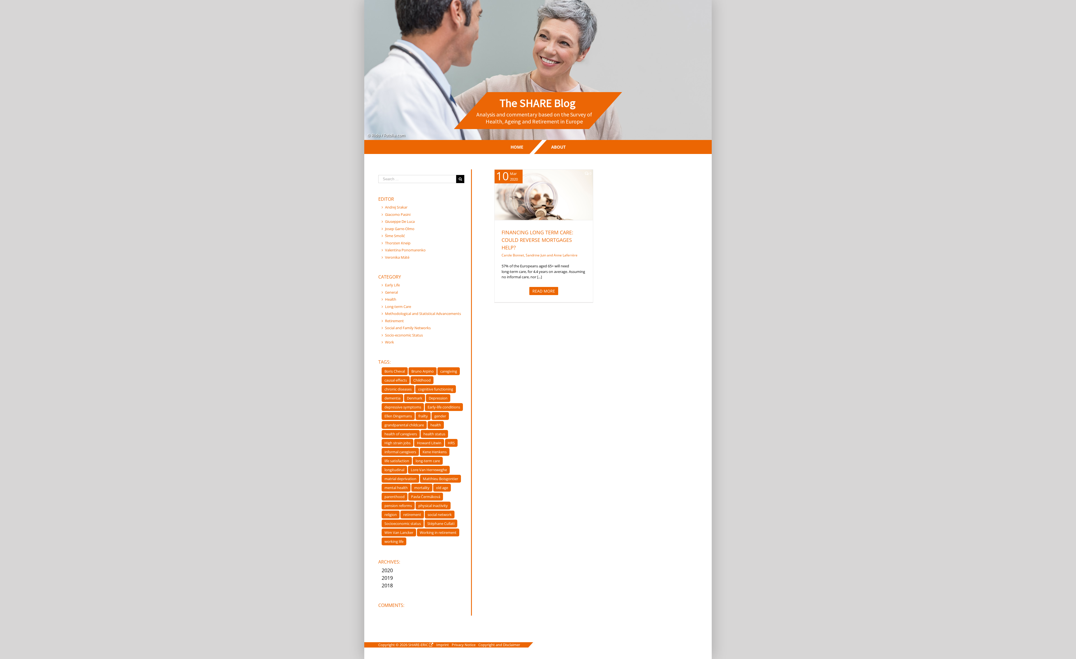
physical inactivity (433, 505)
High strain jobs (397, 442)
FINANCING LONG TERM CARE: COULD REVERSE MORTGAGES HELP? (537, 240)
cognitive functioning (435, 389)
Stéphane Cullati (440, 523)
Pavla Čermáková (425, 496)
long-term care (428, 460)
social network (440, 514)
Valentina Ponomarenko (405, 250)
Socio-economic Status (404, 335)
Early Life (392, 285)
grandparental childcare (404, 424)
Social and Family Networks (408, 327)
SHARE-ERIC (418, 644)
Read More (543, 291)
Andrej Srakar (396, 207)
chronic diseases (398, 389)
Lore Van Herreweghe (429, 469)
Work (389, 342)
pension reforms (398, 505)
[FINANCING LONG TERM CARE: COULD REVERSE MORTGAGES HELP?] (544, 195)
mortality (422, 487)
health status (434, 433)
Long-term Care (544, 202)
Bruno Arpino (422, 371)
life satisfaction (396, 460)
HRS (451, 442)
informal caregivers (400, 451)
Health (390, 299)
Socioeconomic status (402, 523)
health (435, 424)
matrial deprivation (400, 478)
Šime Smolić (395, 235)
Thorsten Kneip (398, 243)
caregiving (448, 371)
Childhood (422, 380)
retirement (412, 514)
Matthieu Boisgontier (440, 478)
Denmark (414, 398)
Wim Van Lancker (398, 532)
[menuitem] (517, 147)
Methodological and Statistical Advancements (423, 313)
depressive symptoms (402, 407)
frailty (423, 416)
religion (390, 514)
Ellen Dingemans (398, 416)
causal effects (395, 380)
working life (394, 541)
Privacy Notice (464, 644)
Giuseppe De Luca (400, 221)
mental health (396, 487)
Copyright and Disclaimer (499, 644)
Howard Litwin (429, 442)
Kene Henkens (435, 451)
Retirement (394, 320)
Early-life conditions (444, 407)
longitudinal (394, 469)
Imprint (442, 644)
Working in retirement (438, 532)
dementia (392, 398)
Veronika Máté (397, 257)
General (391, 292)
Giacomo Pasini (398, 214)
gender (440, 416)
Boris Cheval (394, 371)
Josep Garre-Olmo (399, 228)
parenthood (394, 496)
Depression (438, 398)
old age (442, 487)
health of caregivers (400, 433)
